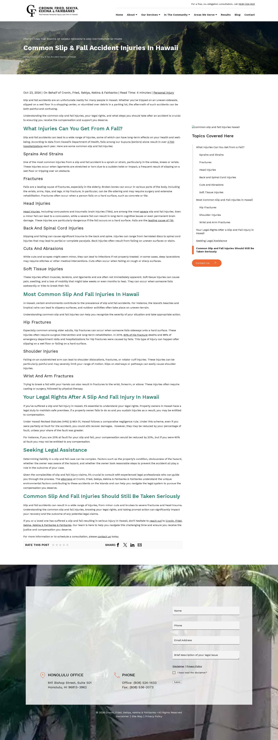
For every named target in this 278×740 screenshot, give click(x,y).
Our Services (149, 14)
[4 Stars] (63, 545)
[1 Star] (53, 545)
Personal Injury (163, 92)
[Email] (140, 545)
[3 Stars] (60, 545)
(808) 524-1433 (247, 4)
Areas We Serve (204, 14)
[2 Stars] (56, 545)
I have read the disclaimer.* (192, 672)
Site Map (137, 716)
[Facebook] (118, 545)
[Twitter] (125, 545)
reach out (156, 520)
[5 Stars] (67, 545)
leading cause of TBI (160, 220)
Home (119, 14)
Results (226, 14)
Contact (249, 14)
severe (144, 211)
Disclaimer (178, 666)
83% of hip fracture (136, 334)
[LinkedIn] (132, 545)
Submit (177, 682)
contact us (104, 536)
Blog (238, 14)
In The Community (176, 14)
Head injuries (31, 211)
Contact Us (202, 263)
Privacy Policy (194, 666)
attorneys (66, 479)
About (131, 14)
